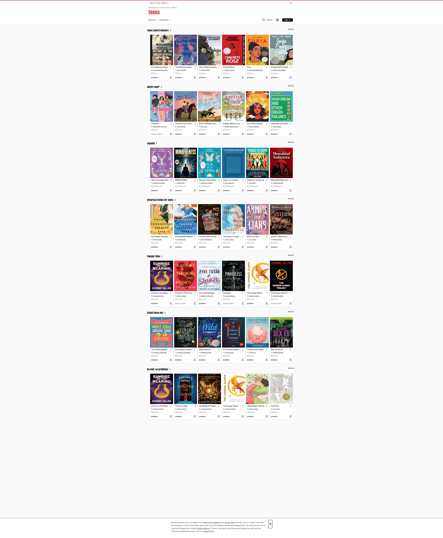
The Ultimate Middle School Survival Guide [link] (160, 350)
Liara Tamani (181, 127)
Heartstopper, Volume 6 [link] (256, 406)
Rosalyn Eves (157, 239)
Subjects (152, 20)
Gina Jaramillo (229, 183)
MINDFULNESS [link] (181, 180)
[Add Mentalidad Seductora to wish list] (290, 190)
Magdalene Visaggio (159, 127)
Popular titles (154, 256)
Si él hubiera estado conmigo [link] (232, 350)
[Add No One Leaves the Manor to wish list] (218, 247)
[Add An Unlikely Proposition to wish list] (170, 247)
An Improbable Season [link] (184, 237)
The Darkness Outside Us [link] (184, 67)
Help (290, 3)
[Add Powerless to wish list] (242, 303)
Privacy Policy (229, 522)
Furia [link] (249, 67)
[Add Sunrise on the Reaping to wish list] (170, 303)
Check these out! (155, 313)
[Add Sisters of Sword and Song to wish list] (290, 247)
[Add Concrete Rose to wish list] (242, 77)
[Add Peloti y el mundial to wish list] (242, 190)
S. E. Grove (252, 239)
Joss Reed (252, 183)
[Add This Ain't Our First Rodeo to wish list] (194, 134)
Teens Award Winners (158, 30)
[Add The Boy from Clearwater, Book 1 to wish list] (266, 360)
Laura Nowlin (229, 352)
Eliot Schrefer (181, 70)
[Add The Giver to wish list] (290, 416)
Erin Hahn (204, 127)
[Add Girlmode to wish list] (170, 134)
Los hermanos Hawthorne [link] (184, 350)
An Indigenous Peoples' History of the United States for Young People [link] (160, 67)
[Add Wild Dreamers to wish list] (218, 360)
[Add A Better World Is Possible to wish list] (242, 134)
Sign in (287, 20)
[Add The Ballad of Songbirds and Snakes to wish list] (218, 416)
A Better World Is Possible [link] (232, 124)
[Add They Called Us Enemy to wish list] (218, 77)
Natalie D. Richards (207, 296)
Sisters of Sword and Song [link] (280, 237)
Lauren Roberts (230, 296)
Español (151, 143)
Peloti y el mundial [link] (230, 180)
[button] (267, 20)
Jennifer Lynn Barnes (184, 352)
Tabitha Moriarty (278, 352)
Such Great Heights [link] (254, 124)
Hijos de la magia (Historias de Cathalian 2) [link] (160, 180)
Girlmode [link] (154, 124)
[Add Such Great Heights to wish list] (266, 134)
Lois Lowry (276, 409)
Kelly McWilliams (206, 239)
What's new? (153, 87)
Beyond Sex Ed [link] (277, 350)
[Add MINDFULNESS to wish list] (194, 190)
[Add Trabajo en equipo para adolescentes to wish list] (266, 190)
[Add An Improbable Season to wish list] (194, 247)
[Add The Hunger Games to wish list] (266, 303)
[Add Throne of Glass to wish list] (194, 416)
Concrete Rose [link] (228, 67)
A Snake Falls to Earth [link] (279, 67)
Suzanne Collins (158, 296)
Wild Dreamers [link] (205, 350)
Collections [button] (164, 20)
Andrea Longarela (159, 183)
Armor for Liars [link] (253, 237)
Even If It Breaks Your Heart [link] (208, 124)
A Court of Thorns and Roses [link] (184, 293)
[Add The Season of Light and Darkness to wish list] (242, 247)
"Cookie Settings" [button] (203, 528)
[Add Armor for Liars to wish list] (266, 247)
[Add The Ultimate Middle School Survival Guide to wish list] (170, 360)
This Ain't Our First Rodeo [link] (184, 124)
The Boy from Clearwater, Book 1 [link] (256, 350)
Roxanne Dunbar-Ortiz (160, 70)
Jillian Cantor (229, 239)
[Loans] (277, 20)
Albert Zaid (180, 183)
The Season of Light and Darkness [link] (232, 237)
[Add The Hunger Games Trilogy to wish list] (290, 303)
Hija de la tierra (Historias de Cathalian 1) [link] (208, 180)
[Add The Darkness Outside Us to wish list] (194, 77)
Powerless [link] (227, 293)
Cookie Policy (208, 531)
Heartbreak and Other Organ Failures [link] (280, 124)
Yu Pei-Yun (252, 352)
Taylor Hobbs (277, 127)
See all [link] (291, 29)
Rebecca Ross (277, 239)
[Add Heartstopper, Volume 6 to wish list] (266, 416)
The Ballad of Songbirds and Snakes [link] (208, 406)
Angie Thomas (229, 70)
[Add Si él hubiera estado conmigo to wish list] (242, 360)
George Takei (205, 70)
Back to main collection (159, 3)
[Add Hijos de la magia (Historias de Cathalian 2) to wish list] (170, 190)
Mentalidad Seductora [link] (279, 180)
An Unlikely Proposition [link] (160, 237)
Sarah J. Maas (181, 296)
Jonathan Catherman (160, 352)
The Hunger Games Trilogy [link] (280, 293)
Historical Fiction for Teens (160, 200)
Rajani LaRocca (254, 127)
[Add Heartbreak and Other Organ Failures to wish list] (290, 134)
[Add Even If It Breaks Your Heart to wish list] (218, 134)
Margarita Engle (206, 352)
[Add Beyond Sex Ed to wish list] (290, 360)
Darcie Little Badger (279, 70)
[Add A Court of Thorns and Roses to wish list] (194, 303)
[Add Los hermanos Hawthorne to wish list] (194, 360)
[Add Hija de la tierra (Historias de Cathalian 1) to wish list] (218, 190)
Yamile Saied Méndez (256, 70)
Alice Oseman (253, 409)
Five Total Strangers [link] (207, 293)
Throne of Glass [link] (181, 406)
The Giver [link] (275, 406)
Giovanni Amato (278, 183)
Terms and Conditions (211, 522)
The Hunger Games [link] (254, 293)
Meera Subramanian (231, 127)
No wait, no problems (158, 369)
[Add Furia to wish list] (266, 77)
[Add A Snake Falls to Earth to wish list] (290, 77)
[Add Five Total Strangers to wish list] (218, 303)
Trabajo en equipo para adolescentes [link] (256, 180)
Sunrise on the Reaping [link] (160, 293)
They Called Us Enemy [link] (208, 67)
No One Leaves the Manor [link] (208, 237)
